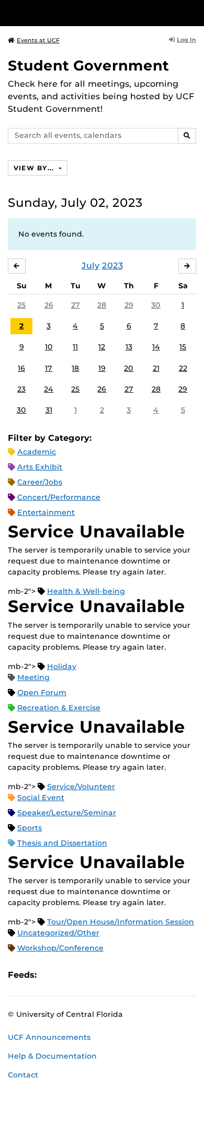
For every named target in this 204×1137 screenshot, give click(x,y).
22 (183, 368)
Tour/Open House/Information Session (120, 922)
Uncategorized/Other (58, 932)
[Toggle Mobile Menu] (193, 12)
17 (48, 368)
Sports (29, 828)
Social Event (40, 797)
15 (182, 346)
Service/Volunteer (81, 786)
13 (129, 346)
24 (48, 389)
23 (21, 389)
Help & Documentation (52, 1056)
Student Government (88, 65)
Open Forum (41, 692)
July (90, 266)
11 (75, 346)
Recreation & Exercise (58, 707)
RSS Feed (86, 974)
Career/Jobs (39, 482)
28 (101, 305)
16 (21, 368)
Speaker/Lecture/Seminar (66, 812)
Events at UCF (38, 40)
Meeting (33, 677)
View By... (35, 168)
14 (156, 346)
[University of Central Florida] (79, 13)
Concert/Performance (58, 497)
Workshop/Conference (60, 948)
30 (156, 305)
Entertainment (46, 512)
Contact (23, 1075)
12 (101, 346)
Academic (36, 451)
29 (128, 305)
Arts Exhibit (39, 467)
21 (156, 368)
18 (75, 368)
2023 (112, 266)
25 (21, 305)
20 (128, 368)
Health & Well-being (86, 591)
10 (49, 346)
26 (48, 305)
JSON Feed (121, 974)
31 (49, 410)
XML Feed (103, 974)
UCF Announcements (49, 1037)
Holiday (61, 666)
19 (102, 368)
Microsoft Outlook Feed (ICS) (68, 974)
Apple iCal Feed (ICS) (50, 974)
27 (75, 305)
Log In (186, 39)
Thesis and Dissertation (62, 843)
